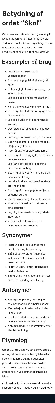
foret (20, 383)
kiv (27, 383)
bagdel (18, 387)
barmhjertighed (41, 387)
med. (46, 383)
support (6, 387)
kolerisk (36, 383)
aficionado (8, 383)
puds (27, 387)
